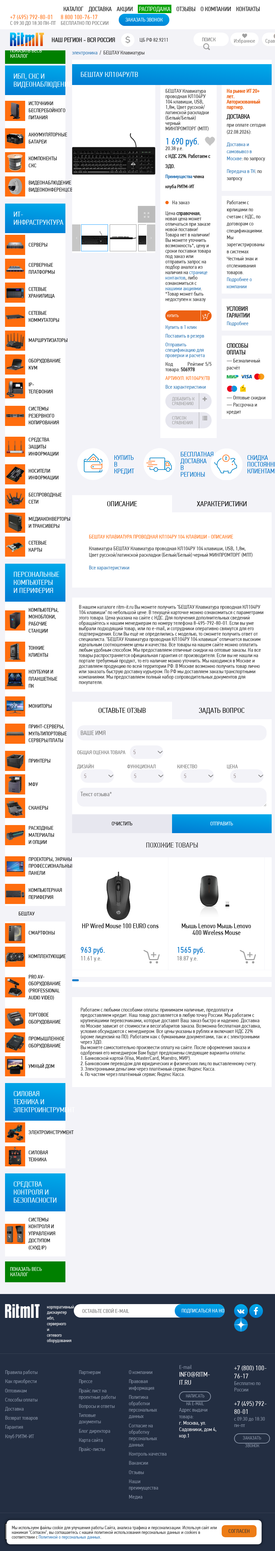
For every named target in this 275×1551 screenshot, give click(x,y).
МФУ (33, 784)
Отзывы (186, 8)
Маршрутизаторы (47, 340)
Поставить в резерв (184, 336)
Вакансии (138, 1463)
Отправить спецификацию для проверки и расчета (185, 349)
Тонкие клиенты (38, 651)
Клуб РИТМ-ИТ (19, 1436)
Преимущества (178, 176)
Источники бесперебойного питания (47, 110)
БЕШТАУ (26, 913)
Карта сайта (91, 1440)
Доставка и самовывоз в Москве (239, 151)
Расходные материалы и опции (41, 835)
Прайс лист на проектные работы (97, 1393)
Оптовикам (16, 1390)
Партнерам (90, 1372)
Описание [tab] (122, 504)
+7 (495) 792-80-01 (31, 16)
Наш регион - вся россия (83, 40)
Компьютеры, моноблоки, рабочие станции (44, 620)
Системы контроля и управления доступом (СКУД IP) (42, 1233)
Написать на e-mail (195, 1397)
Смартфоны (42, 933)
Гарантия (14, 1427)
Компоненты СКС (43, 162)
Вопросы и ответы (97, 1406)
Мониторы (40, 706)
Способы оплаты (21, 1399)
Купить (173, 315)
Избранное (244, 41)
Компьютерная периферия (45, 893)
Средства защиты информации (44, 446)
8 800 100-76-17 (79, 16)
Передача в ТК (241, 171)
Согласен (239, 1531)
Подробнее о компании (239, 283)
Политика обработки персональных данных (143, 1407)
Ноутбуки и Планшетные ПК (43, 679)
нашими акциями (183, 288)
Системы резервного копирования (44, 415)
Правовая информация (141, 1384)
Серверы (38, 245)
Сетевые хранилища (42, 292)
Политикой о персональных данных (69, 1537)
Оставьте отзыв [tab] (122, 710)
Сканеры (38, 808)
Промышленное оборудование (46, 1042)
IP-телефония (41, 388)
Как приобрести (21, 1381)
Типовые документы (90, 1418)
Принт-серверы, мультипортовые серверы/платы (47, 733)
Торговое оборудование (45, 1018)
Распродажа (154, 8)
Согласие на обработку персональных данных (143, 1435)
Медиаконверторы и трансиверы (47, 522)
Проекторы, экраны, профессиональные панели (47, 866)
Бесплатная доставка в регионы (190, 464)
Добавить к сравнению (183, 401)
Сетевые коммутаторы (44, 316)
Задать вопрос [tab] (221, 710)
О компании (216, 8)
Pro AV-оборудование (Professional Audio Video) (45, 987)
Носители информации (44, 474)
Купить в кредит (123, 464)
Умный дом (42, 1066)
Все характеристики (185, 387)
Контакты (248, 8)
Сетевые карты (38, 546)
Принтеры (40, 761)
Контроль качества (148, 1454)
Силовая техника (38, 1156)
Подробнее (238, 323)
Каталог (73, 8)
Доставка (100, 8)
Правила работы (21, 1372)
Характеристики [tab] (222, 504)
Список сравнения (182, 420)
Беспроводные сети (45, 498)
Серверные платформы (42, 268)
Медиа (136, 1497)
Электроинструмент (47, 1132)
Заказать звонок (144, 19)
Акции (125, 8)
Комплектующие (47, 956)
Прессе (86, 1381)
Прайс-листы (92, 1449)
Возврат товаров (21, 1418)
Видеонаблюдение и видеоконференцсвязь (47, 186)
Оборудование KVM (45, 364)
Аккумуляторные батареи (47, 138)
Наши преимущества (143, 1484)
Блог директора (94, 1431)
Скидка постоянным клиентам (257, 464)
